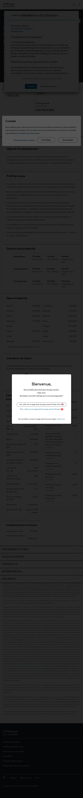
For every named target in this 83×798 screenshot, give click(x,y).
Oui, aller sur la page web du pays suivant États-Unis (40, 404)
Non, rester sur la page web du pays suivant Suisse (40, 409)
